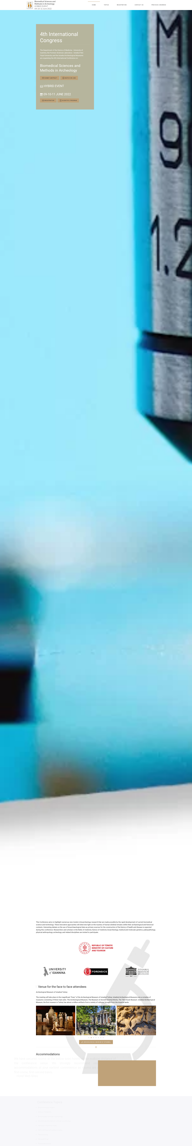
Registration (122, 5)
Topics (106, 5)
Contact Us (139, 5)
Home (94, 5)
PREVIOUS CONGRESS (159, 5)
